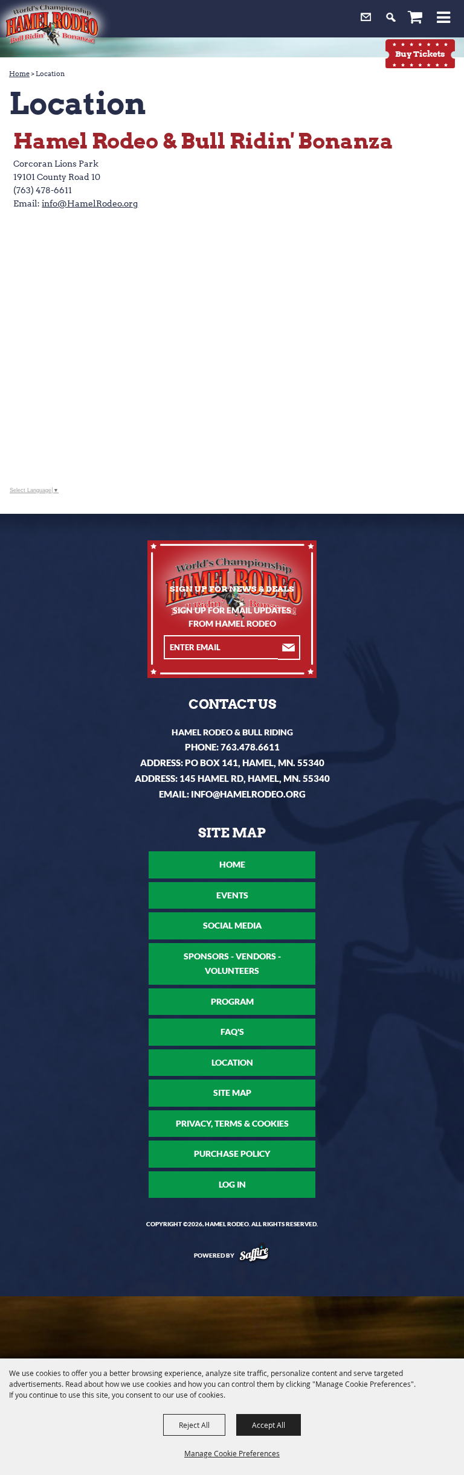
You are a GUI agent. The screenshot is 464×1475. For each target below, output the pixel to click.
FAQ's (232, 1031)
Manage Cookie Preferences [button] (232, 1453)
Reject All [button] (194, 1425)
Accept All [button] (268, 1425)
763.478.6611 (250, 746)
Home (19, 73)
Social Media (232, 925)
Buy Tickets (420, 54)
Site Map (232, 1092)
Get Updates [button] (289, 647)
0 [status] (425, 14)
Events (232, 895)
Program (232, 1001)
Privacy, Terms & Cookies (232, 1123)
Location (232, 1062)
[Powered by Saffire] (254, 1255)
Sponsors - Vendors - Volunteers (232, 963)
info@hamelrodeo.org (248, 794)
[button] (449, 19)
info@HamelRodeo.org (90, 203)
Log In (232, 1184)
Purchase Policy (232, 1153)
